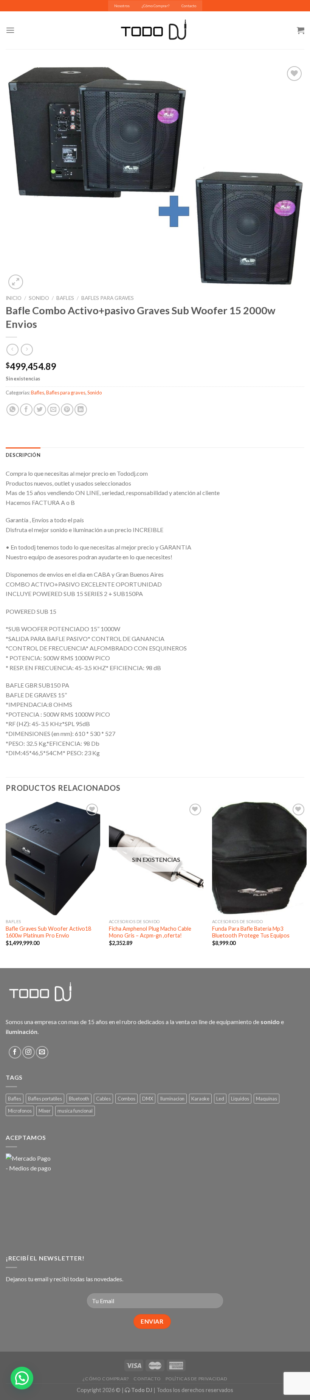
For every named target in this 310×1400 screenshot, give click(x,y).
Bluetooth (79, 1099)
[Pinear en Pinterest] (67, 410)
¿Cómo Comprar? (155, 6)
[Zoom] (15, 282)
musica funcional (75, 1111)
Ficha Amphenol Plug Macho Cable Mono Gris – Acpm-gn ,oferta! (150, 932)
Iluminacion (172, 1099)
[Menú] (10, 30)
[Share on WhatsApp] (12, 410)
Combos (126, 1099)
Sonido (39, 298)
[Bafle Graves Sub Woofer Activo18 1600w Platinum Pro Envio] (53, 858)
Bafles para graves (107, 298)
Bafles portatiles (45, 1099)
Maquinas (266, 1099)
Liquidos (240, 1099)
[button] (22, 1378)
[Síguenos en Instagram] (28, 1052)
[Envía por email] (53, 410)
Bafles (65, 298)
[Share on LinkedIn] (80, 410)
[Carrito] (300, 30)
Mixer (45, 1111)
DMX (147, 1099)
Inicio (14, 298)
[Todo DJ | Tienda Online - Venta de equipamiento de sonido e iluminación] (155, 30)
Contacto (188, 6)
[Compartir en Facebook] (26, 410)
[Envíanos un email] (42, 1052)
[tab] (23, 455)
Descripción (23, 455)
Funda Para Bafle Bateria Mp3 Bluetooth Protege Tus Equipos (251, 932)
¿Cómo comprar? (105, 1378)
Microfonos (20, 1111)
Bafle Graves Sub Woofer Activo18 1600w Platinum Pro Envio (48, 932)
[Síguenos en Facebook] (15, 1052)
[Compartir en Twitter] (40, 410)
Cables (103, 1099)
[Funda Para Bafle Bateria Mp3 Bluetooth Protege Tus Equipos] (259, 858)
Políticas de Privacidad (197, 1378)
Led (220, 1099)
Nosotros (122, 6)
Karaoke (200, 1099)
